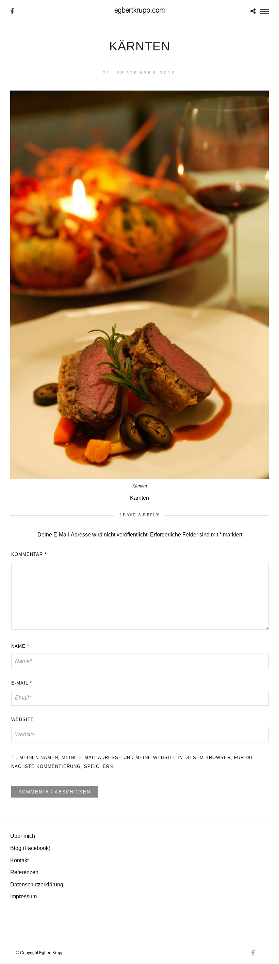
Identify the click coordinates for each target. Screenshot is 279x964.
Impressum (23, 896)
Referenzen (24, 872)
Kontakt (19, 860)
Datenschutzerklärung (36, 884)
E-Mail (21, 683)
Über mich (22, 836)
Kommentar (29, 554)
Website (22, 719)
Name (20, 646)
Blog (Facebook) (30, 848)
